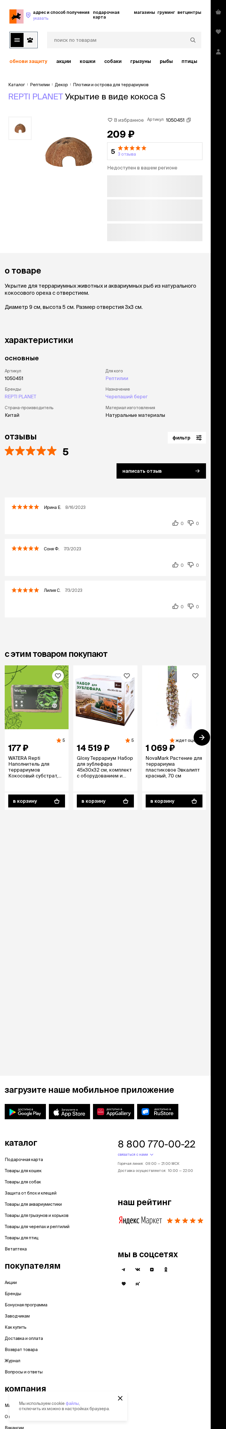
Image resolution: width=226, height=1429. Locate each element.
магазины (144, 12)
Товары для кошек (23, 1170)
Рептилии (116, 378)
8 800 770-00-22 (156, 1144)
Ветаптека (16, 1249)
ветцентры (189, 12)
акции (63, 61)
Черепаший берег (126, 396)
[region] (105, 61)
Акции (11, 1282)
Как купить (15, 1327)
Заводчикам (17, 1316)
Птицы (189, 61)
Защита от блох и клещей (30, 1193)
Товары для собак (23, 1182)
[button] (154, 151)
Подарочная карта (24, 1159)
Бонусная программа (26, 1305)
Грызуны (140, 61)
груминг (166, 12)
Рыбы (166, 61)
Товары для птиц (22, 1237)
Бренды (13, 1293)
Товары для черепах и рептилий (37, 1226)
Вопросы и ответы (24, 1372)
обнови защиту (28, 61)
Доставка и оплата (24, 1338)
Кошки (87, 61)
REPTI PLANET (35, 96)
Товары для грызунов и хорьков (37, 1215)
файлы (72, 1403)
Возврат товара (21, 1349)
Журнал (12, 1360)
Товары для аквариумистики (33, 1204)
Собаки (113, 61)
